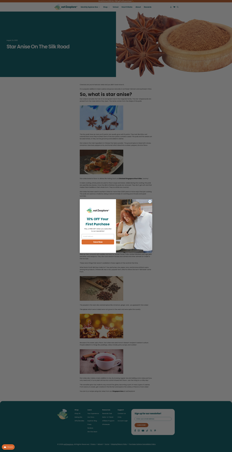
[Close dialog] (150, 201)
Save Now (97, 242)
